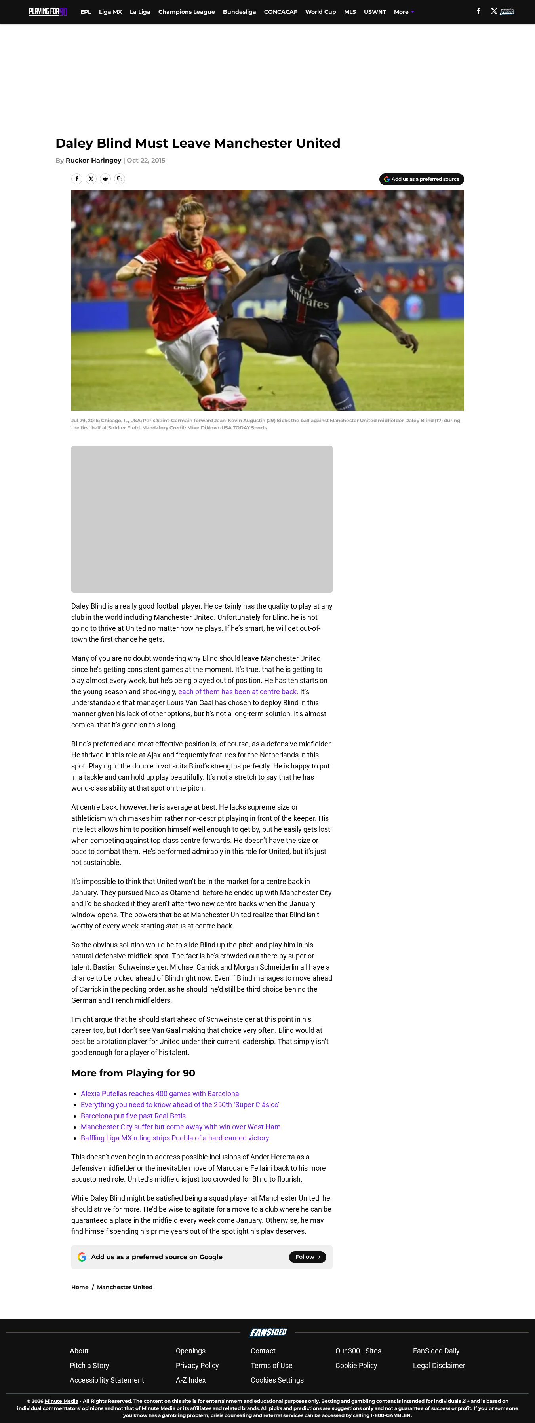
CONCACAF (280, 11)
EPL (85, 11)
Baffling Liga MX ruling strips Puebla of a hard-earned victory (175, 1138)
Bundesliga (239, 11)
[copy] (119, 178)
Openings (191, 1351)
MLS (350, 11)
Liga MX (110, 11)
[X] (494, 11)
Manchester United (125, 1287)
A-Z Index (191, 1380)
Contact (263, 1351)
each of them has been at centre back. (238, 691)
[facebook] (478, 11)
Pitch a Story (89, 1365)
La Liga (140, 11)
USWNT (375, 11)
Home (80, 1287)
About (79, 1351)
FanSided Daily (436, 1351)
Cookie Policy (356, 1365)
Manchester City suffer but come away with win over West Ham (181, 1127)
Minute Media (61, 1401)
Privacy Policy (197, 1365)
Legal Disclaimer (439, 1365)
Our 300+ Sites (358, 1351)
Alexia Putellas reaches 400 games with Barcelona (160, 1093)
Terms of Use (272, 1365)
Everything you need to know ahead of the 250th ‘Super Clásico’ (180, 1104)
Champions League (186, 11)
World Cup (320, 11)
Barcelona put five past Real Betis (133, 1116)
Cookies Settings (277, 1380)
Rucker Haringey (94, 160)
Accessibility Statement (107, 1380)
